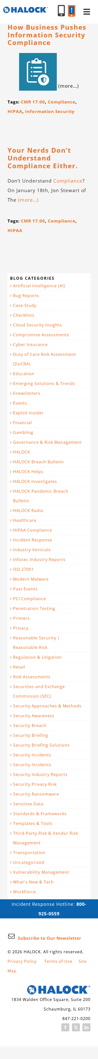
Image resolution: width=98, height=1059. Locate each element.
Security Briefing (30, 735)
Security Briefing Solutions (41, 745)
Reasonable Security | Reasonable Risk (36, 642)
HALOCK (21, 452)
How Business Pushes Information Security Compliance (47, 35)
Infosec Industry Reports (39, 559)
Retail (19, 667)
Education (23, 373)
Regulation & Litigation (37, 657)
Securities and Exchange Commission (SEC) (39, 691)
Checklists (23, 315)
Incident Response (32, 540)
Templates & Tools (33, 823)
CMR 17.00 (33, 102)
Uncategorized (28, 862)
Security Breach (29, 725)
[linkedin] (86, 1027)
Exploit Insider (28, 413)
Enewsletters (26, 393)
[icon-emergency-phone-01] (71, 7)
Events (20, 403)
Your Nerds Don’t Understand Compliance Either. (43, 158)
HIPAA (15, 111)
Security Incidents (32, 755)
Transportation (29, 852)
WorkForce (24, 892)
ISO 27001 (23, 569)
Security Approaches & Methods (47, 706)
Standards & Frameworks (40, 813)
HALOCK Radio (28, 510)
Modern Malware (31, 579)
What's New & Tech (33, 882)
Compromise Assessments (41, 335)
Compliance (61, 102)
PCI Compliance (29, 598)
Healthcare (24, 520)
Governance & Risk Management (47, 442)
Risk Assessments (32, 677)
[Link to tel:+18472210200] (61, 10)
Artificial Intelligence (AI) (39, 286)
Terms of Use (58, 961)
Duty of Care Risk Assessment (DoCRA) (44, 359)
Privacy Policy (22, 961)
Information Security (50, 111)
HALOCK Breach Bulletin (38, 462)
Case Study (24, 305)
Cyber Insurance (30, 344)
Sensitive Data (28, 804)
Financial (22, 422)
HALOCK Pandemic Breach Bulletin (40, 496)
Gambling (23, 432)
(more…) (28, 199)
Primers (21, 618)
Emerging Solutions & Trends (44, 383)
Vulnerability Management (41, 872)
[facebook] (65, 1027)
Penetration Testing (34, 608)
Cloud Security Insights (37, 325)
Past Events (25, 589)
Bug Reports (26, 295)
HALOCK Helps (28, 471)
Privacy (20, 628)
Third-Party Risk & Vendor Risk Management (45, 838)
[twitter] (76, 1027)
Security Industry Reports (40, 774)
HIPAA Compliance (32, 530)
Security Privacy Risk (35, 784)
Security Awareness (34, 715)
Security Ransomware (36, 794)
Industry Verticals (32, 549)
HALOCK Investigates (35, 481)
